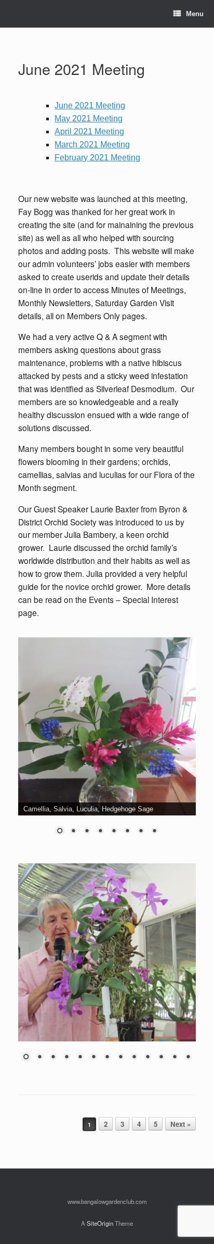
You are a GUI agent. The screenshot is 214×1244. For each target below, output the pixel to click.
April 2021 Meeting (89, 131)
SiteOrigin (100, 1223)
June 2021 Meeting (81, 68)
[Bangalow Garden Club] (19, 13)
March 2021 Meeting (92, 144)
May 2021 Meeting (89, 118)
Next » (180, 1124)
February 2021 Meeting (97, 157)
